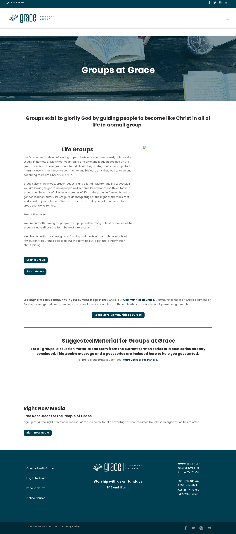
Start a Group (35, 260)
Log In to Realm (36, 478)
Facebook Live (35, 488)
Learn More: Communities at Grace (118, 315)
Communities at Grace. (139, 300)
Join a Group (35, 271)
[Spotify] (225, 3)
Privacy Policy (71, 526)
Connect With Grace (40, 468)
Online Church (35, 498)
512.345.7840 (190, 494)
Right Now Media (37, 432)
